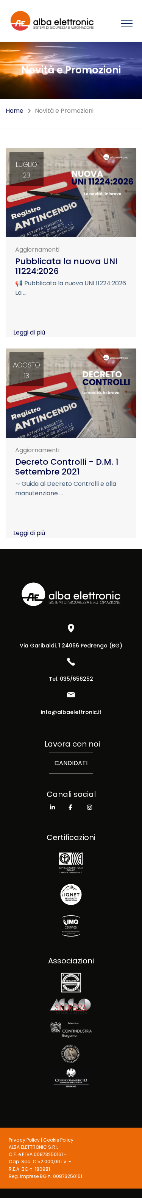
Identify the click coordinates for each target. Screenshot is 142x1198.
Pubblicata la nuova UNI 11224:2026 (66, 266)
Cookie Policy (58, 1140)
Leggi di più (29, 332)
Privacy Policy (24, 1140)
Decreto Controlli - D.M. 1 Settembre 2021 (67, 467)
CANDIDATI (71, 763)
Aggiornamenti (37, 249)
